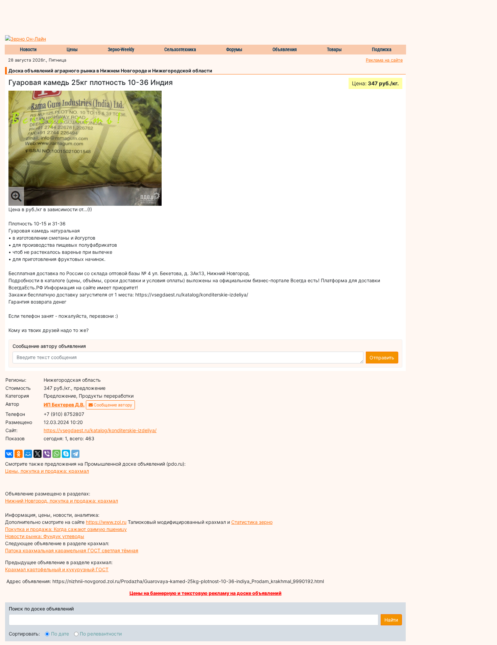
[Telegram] (75, 454)
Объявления (285, 49)
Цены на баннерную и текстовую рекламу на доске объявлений (205, 593)
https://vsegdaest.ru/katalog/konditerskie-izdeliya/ (100, 430)
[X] (37, 454)
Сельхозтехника (180, 49)
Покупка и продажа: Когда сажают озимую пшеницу (66, 529)
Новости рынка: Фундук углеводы (44, 536)
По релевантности (101, 634)
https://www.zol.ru (106, 522)
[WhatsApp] (56, 454)
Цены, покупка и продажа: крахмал (47, 471)
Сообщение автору (112, 404)
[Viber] (47, 454)
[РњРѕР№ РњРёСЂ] (28, 454)
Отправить (382, 357)
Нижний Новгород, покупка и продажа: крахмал (61, 501)
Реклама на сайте (384, 60)
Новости (28, 49)
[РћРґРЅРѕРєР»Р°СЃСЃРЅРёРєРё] (19, 454)
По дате (60, 634)
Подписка (382, 49)
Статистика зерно (252, 522)
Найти (391, 620)
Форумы (234, 49)
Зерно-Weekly (121, 49)
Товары (334, 49)
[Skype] (66, 454)
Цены (72, 49)
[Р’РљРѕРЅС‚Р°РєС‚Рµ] (9, 454)
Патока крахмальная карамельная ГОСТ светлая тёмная (71, 550)
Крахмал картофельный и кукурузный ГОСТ (57, 569)
